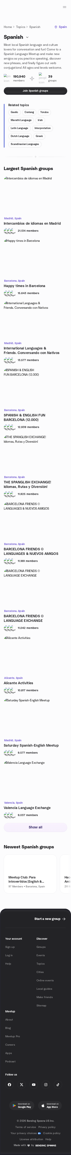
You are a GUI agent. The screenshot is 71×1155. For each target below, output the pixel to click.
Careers (10, 1045)
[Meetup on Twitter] (21, 1084)
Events (41, 955)
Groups (41, 947)
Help (8, 964)
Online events (45, 980)
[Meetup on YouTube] (34, 1084)
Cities (40, 972)
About (9, 1019)
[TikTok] (58, 1084)
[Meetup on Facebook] (9, 1084)
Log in (9, 955)
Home (8, 27)
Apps (8, 1053)
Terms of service (25, 1127)
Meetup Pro (12, 1036)
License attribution (31, 1139)
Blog (8, 1028)
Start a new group (47, 918)
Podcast (10, 1061)
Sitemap (42, 1005)
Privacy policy (47, 1127)
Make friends (45, 997)
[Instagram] (46, 1084)
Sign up (10, 947)
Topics (20, 27)
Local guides (44, 989)
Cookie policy (51, 1133)
